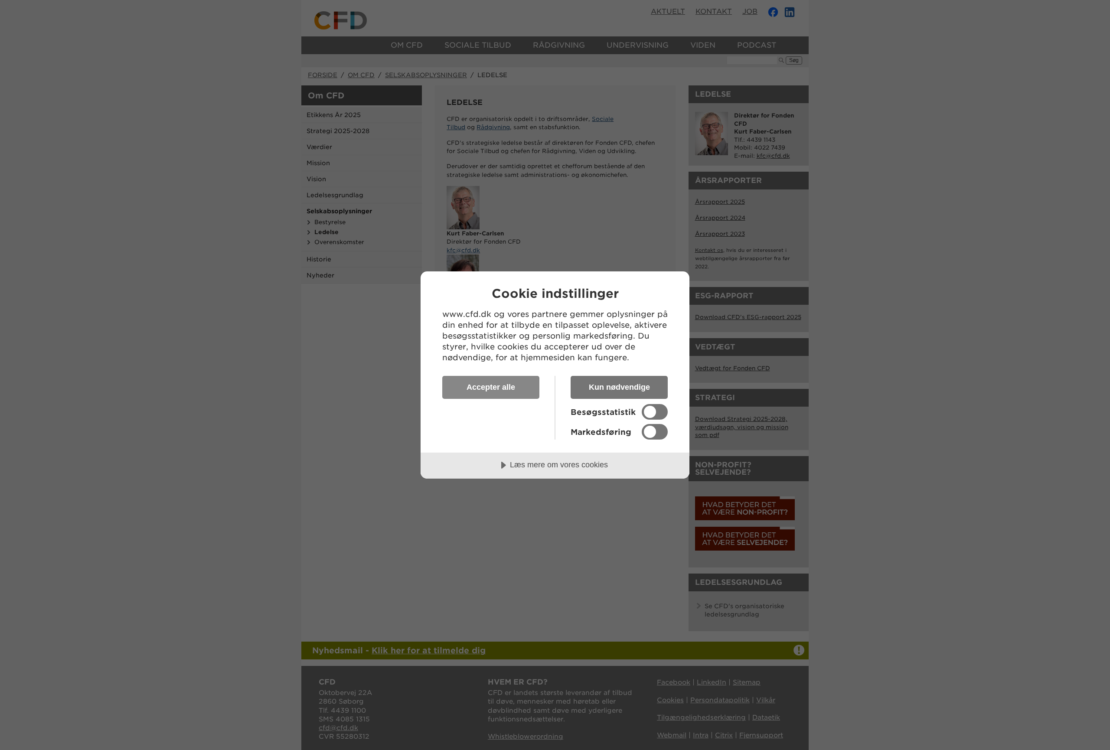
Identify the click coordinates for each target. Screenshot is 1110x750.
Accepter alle (491, 387)
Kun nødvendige (619, 387)
